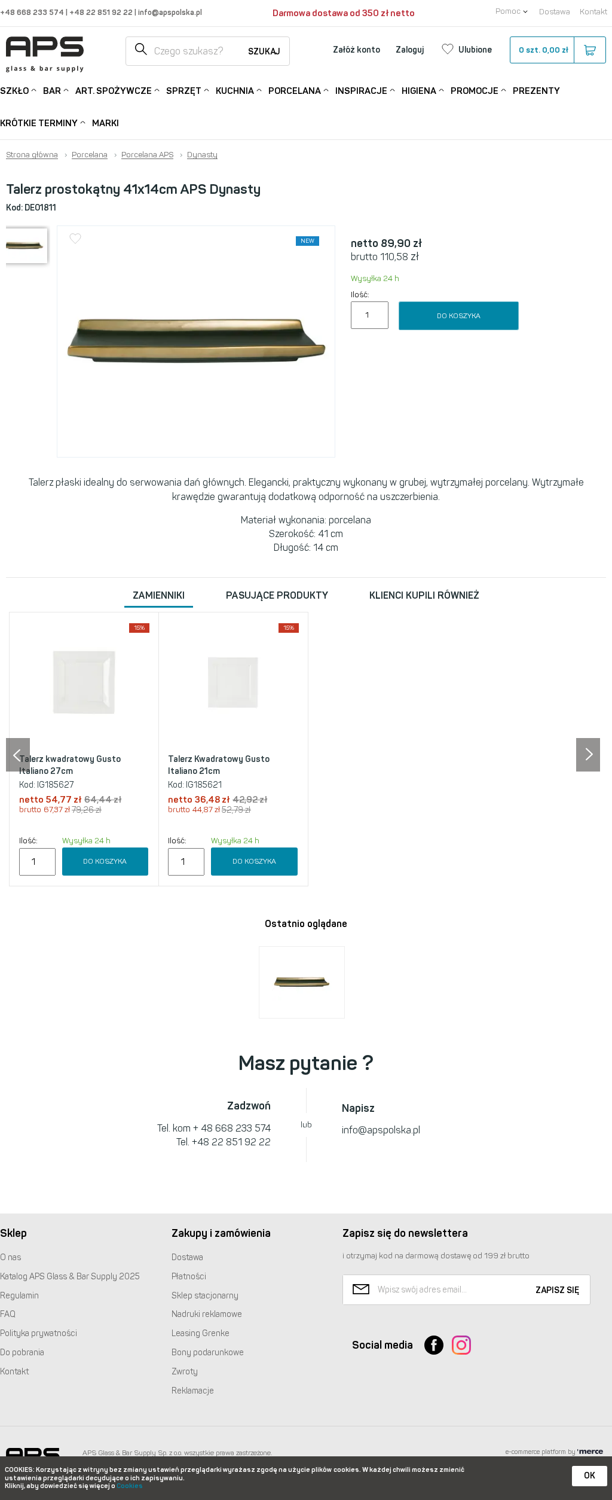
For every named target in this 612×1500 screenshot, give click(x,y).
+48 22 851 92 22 (101, 12)
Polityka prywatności (38, 1333)
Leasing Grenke (201, 1333)
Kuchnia (235, 91)
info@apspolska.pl (169, 12)
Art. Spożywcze (113, 91)
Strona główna (32, 155)
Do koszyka (459, 316)
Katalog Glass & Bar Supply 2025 (70, 1277)
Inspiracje (361, 91)
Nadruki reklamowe (207, 1314)
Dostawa (554, 11)
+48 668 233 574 (33, 12)
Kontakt (593, 11)
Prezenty (536, 91)
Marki (105, 123)
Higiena (419, 91)
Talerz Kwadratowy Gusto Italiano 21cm (219, 765)
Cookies (130, 1486)
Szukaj (264, 52)
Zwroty (185, 1372)
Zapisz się (557, 1290)
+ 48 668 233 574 (232, 1128)
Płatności (189, 1277)
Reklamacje (193, 1391)
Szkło (14, 91)
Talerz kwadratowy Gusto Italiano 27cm (70, 765)
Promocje (474, 91)
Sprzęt (183, 91)
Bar (52, 91)
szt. (543, 49)
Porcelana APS (147, 155)
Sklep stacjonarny (205, 1296)
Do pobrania (22, 1352)
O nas (10, 1257)
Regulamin (19, 1296)
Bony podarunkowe (208, 1352)
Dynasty (202, 155)
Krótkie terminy (39, 123)
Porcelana (294, 91)
